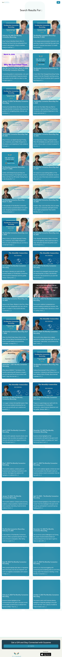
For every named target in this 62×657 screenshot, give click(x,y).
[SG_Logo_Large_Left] (6, 2)
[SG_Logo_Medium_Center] (16, 652)
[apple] (45, 653)
